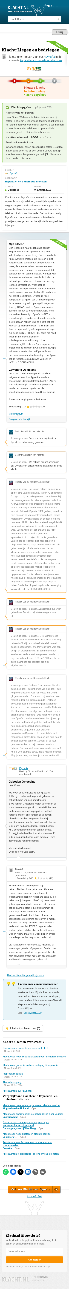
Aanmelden (34, 1259)
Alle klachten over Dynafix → (19, 1090)
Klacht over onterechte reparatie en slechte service (31, 1105)
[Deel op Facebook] (13, 1172)
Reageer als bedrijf (19, 419)
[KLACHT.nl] (27, 10)
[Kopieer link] (35, 1172)
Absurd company (12, 1082)
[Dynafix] (34, 68)
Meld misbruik (16, 413)
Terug (59, 32)
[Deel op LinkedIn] (28, 1172)
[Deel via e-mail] (43, 1172)
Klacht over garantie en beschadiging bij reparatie (30, 1065)
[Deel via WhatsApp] (6, 1172)
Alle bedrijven (41, 1276)
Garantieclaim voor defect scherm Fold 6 (25, 1048)
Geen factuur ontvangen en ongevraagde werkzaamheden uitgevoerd (26, 1124)
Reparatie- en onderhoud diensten (41, 60)
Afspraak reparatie (13, 1073)
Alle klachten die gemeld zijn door (25, 975)
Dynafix (50, 56)
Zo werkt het (34, 1196)
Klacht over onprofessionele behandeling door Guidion (33, 1113)
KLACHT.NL (15, 1279)
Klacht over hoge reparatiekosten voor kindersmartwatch (34, 1056)
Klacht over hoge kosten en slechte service (27, 1133)
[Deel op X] (21, 1172)
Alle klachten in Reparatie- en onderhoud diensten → (32, 1153)
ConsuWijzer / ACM (33, 1013)
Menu (52, 6)
